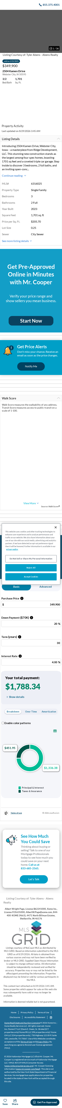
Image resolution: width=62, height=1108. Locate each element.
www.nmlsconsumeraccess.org (19, 1065)
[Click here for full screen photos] (57, 14)
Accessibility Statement (34, 1017)
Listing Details (11, 139)
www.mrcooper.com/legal (28, 1069)
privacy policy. (12, 549)
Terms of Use (43, 1012)
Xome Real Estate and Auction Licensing (22, 1023)
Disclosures (15, 1017)
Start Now (31, 321)
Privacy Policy (27, 1012)
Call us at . (30, 866)
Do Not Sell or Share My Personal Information (31, 559)
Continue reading (12, 175)
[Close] (55, 527)
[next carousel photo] (57, 31)
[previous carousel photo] (4, 31)
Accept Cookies (31, 577)
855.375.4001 (51, 4)
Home (13, 1012)
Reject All (31, 568)
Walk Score (9, 398)
